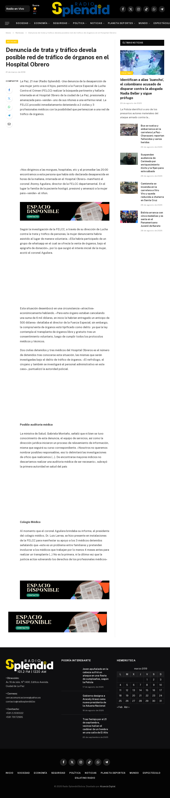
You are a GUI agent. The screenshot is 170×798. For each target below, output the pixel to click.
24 (160, 695)
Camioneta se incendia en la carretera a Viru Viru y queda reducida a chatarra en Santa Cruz (152, 192)
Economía (40, 23)
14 (140, 690)
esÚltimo (127, 73)
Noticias (96, 23)
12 (127, 690)
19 (127, 695)
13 (133, 690)
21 (140, 695)
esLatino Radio (85, 778)
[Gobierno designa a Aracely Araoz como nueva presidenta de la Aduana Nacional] (70, 700)
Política (79, 23)
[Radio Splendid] (81, 9)
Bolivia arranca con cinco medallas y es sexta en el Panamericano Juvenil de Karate (152, 219)
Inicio (9, 773)
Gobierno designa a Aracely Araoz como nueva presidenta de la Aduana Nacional (94, 700)
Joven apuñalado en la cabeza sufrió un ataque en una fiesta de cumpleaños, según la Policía (96, 676)
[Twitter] (9, 98)
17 (160, 690)
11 (120, 690)
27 (133, 701)
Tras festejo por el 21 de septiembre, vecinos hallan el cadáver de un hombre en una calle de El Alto (95, 726)
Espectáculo (151, 773)
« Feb (120, 707)
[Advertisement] (72, 144)
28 (140, 701)
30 (153, 701)
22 (147, 695)
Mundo (143, 23)
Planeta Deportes (120, 23)
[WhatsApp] (9, 107)
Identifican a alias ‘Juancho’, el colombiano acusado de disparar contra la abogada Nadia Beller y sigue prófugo (142, 89)
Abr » (126, 707)
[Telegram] (9, 115)
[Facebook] (9, 90)
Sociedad (22, 23)
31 (160, 701)
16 (154, 690)
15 (147, 690)
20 (133, 695)
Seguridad (60, 23)
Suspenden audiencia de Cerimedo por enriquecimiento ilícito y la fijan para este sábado (152, 163)
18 (120, 695)
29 (147, 701)
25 (120, 701)
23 (153, 695)
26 (127, 701)
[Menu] (7, 23)
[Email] (9, 124)
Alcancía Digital (107, 786)
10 (160, 685)
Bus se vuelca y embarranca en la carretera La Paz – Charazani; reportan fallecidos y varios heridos (152, 134)
